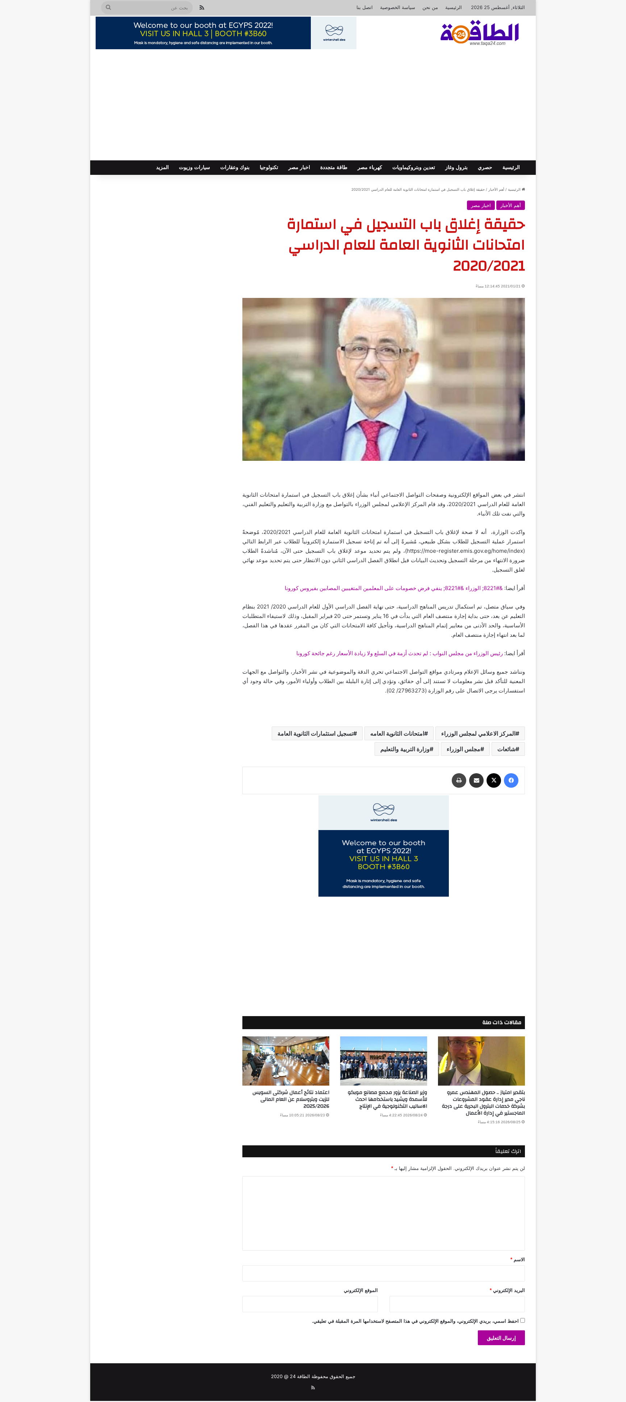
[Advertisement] (313, 106)
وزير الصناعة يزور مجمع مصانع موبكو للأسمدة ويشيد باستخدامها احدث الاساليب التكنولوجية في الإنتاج (387, 1099)
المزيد (162, 167)
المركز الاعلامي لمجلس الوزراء (478, 733)
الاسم (517, 1259)
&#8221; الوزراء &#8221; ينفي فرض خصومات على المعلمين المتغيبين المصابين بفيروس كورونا (394, 588)
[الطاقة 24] (468, 33)
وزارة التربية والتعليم (405, 749)
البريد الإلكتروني (507, 1290)
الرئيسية (453, 7)
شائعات (506, 749)
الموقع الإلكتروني (361, 1290)
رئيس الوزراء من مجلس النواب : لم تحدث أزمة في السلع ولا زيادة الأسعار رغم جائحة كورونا (399, 653)
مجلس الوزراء (463, 749)
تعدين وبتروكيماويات (413, 167)
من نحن (430, 7)
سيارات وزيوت (194, 167)
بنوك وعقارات (235, 167)
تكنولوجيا (269, 167)
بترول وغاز (456, 167)
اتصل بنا (364, 7)
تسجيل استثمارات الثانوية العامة (315, 733)
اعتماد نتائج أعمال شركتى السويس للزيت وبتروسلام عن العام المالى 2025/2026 (291, 1099)
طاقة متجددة (333, 167)
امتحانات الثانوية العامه (397, 733)
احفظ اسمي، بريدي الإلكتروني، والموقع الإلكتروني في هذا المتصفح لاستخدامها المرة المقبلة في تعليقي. (415, 1321)
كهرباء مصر (370, 167)
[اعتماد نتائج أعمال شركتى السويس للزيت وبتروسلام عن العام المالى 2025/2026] (285, 1060)
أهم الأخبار (496, 189)
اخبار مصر (299, 167)
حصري (485, 167)
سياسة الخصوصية (397, 7)
